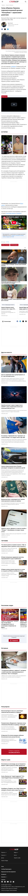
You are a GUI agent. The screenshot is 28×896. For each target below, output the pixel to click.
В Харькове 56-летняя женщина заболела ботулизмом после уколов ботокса (12, 736)
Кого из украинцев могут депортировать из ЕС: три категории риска (13, 375)
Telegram (13, 235)
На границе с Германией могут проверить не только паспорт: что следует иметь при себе (13, 436)
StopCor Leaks (5, 760)
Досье (2, 858)
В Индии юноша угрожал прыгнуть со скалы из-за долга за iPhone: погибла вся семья (13, 570)
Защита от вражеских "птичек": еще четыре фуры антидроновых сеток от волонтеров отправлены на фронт (10, 624)
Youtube (21, 235)
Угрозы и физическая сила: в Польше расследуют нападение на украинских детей (13, 467)
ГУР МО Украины (14, 245)
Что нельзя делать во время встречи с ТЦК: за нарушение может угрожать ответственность (13, 545)
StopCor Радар (4, 860)
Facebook (18, 213)
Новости (3, 855)
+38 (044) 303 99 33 (14, 752)
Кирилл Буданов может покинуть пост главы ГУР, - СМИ (8, 309)
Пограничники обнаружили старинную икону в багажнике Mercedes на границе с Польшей (13, 723)
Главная (3, 5)
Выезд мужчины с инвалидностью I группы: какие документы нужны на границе (13, 500)
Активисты (3, 874)
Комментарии (7, 321)
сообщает (13, 66)
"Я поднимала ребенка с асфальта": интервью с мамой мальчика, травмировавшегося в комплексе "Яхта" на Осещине (13, 672)
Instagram (8, 236)
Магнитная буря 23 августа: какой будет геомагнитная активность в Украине (12, 711)
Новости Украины (9, 5)
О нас (2, 866)
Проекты (3, 852)
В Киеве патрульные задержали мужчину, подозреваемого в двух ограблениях (12, 558)
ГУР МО (7, 242)
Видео (15, 852)
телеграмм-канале (10, 213)
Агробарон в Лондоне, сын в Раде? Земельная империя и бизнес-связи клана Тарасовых (13, 789)
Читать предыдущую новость (8, 304)
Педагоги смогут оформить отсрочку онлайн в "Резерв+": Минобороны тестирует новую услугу (13, 530)
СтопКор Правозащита (6, 869)
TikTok (12, 236)
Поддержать (15, 640)
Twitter (4, 236)
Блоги (15, 855)
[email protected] (13, 890)
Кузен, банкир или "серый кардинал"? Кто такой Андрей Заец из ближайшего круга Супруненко (12, 777)
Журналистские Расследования (8, 871)
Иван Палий (10, 23)
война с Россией (5, 245)
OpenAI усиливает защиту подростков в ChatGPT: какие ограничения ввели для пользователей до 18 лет (12, 406)
